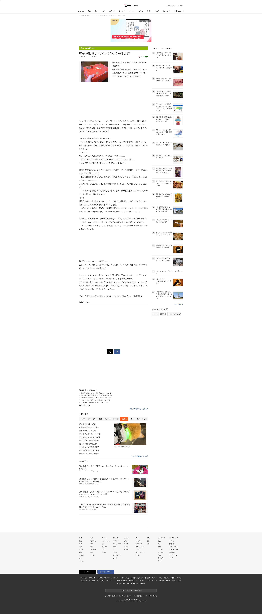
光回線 (93, 581)
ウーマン (142, 581)
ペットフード (121, 583)
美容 (179, 581)
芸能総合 (93, 541)
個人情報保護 (138, 596)
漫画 (148, 11)
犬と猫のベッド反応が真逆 (89, 447)
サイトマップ (173, 555)
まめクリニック (125, 578)
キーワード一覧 (173, 549)
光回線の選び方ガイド (103, 578)
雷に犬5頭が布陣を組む (88, 444)
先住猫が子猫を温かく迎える (90, 434)
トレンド (122, 11)
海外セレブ (93, 549)
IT (113, 549)
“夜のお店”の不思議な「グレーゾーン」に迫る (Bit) (96, 397)
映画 (91, 544)
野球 (103, 544)
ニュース (81, 11)
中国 (80, 558)
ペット (126, 549)
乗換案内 (161, 581)
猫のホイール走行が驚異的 (89, 440)
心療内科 (147, 578)
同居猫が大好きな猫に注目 (89, 450)
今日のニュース (179, 11)
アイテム (154, 578)
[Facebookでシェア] (117, 351)
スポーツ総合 (106, 541)
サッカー (104, 546)
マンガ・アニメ (117, 544)
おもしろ (131, 11)
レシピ (148, 581)
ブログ (161, 578)
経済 (80, 544)
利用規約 (114, 596)
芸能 (103, 11)
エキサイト (180, 5)
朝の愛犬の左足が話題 (87, 424)
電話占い (166, 578)
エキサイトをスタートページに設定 (131, 590)
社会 (80, 541)
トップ (83, 419)
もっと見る (178, 304)
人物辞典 (171, 552)
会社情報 (107, 596)
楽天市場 (163, 314)
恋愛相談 (131, 581)
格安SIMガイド (85, 581)
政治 (80, 546)
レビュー (115, 541)
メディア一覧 (173, 546)
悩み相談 (124, 581)
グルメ (115, 552)
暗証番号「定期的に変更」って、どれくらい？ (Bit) (96, 395)
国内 (89, 11)
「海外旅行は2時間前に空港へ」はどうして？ (95, 402)
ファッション (117, 555)
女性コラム (139, 544)
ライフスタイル (140, 546)
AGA (128, 583)
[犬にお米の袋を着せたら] (130, 434)
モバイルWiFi (109, 581)
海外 (96, 11)
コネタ (126, 544)
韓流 (91, 552)
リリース (172, 541)
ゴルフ (104, 549)
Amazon (155, 314)
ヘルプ (171, 558)
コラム (141, 11)
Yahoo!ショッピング (174, 314)
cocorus (117, 581)
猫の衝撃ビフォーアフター (89, 427)
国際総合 (82, 555)
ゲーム (115, 546)
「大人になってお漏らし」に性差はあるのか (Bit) (96, 400)
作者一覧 (171, 544)
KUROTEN (92, 578)
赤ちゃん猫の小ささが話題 (89, 454)
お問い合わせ (153, 596)
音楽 (91, 546)
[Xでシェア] (110, 351)
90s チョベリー (140, 552)
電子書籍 (142, 583)
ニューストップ (171, 5)
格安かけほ (100, 581)
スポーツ (112, 11)
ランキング (166, 11)
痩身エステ (134, 583)
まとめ (81, 549)
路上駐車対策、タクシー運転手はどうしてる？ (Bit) (96, 393)
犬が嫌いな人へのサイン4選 (89, 437)
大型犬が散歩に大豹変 (87, 431)
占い (136, 581)
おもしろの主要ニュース (139, 456)
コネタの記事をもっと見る (138, 409)
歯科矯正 (174, 581)
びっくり (127, 541)
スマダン (138, 541)
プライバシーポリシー (125, 596)
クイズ (156, 11)
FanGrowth (115, 578)
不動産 (168, 581)
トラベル (138, 549)
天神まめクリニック (137, 578)
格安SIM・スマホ (176, 578)
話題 (148, 544)
